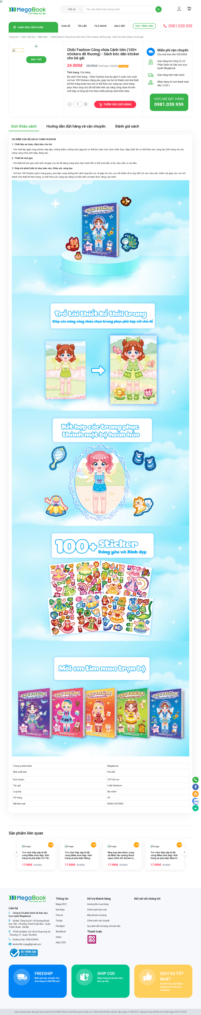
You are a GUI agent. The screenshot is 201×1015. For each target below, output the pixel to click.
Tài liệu (82, 26)
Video (58, 937)
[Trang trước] (16, 852)
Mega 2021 (61, 904)
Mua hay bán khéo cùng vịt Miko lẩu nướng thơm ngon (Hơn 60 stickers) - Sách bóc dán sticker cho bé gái (122, 855)
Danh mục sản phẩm (30, 27)
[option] (36, 46)
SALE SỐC (119, 26)
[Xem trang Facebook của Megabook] (195, 787)
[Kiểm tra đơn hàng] (195, 794)
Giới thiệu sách (24, 126)
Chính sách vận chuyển (98, 920)
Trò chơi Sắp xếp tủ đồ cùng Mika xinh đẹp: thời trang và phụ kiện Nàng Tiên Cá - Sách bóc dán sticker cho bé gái (78, 855)
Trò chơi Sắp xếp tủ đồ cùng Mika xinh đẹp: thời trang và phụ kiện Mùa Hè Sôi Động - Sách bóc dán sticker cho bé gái (164, 855)
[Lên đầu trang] (195, 808)
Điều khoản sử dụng (96, 915)
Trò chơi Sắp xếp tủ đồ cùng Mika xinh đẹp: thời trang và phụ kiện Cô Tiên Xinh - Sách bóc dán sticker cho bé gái (36, 855)
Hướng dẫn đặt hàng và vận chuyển (76, 126)
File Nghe (101, 26)
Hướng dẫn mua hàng (98, 904)
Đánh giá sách (127, 126)
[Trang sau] (184, 852)
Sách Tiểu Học (28, 37)
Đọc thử (36, 59)
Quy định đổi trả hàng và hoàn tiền (103, 926)
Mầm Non (43, 37)
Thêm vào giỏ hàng (117, 104)
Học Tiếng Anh (144, 26)
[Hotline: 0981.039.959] (195, 780)
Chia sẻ (65, 26)
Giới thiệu (60, 909)
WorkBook (61, 931)
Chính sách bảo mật (97, 909)
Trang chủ (14, 37)
